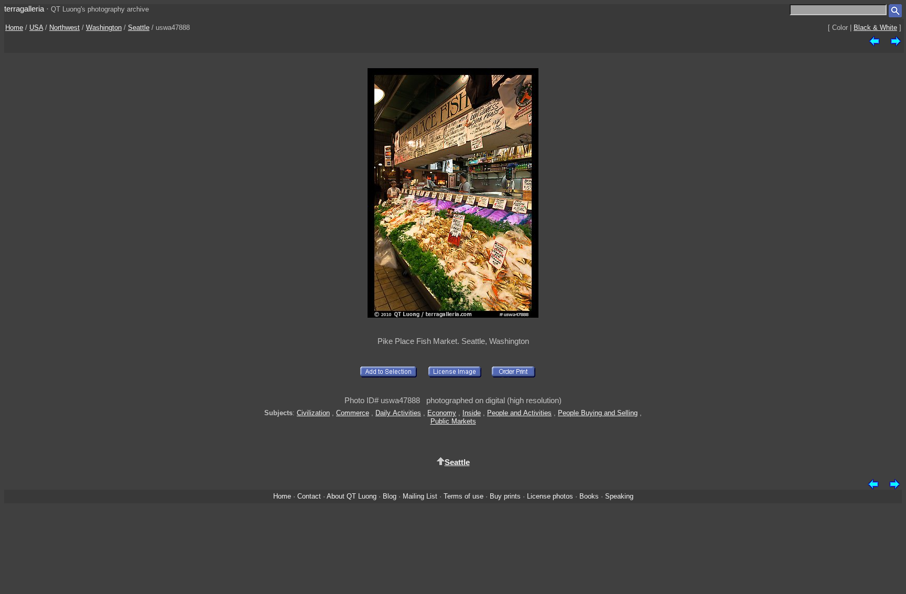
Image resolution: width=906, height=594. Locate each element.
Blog (389, 496)
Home (14, 27)
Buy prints (505, 496)
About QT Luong (351, 496)
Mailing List (420, 496)
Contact (309, 496)
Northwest (64, 27)
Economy (441, 413)
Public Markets (453, 421)
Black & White (875, 27)
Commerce (352, 413)
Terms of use (463, 496)
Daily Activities (398, 413)
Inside (471, 413)
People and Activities (519, 413)
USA (36, 27)
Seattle (138, 27)
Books (589, 496)
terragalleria (24, 8)
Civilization (313, 413)
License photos (550, 496)
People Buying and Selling (598, 413)
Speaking (619, 496)
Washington (104, 27)
